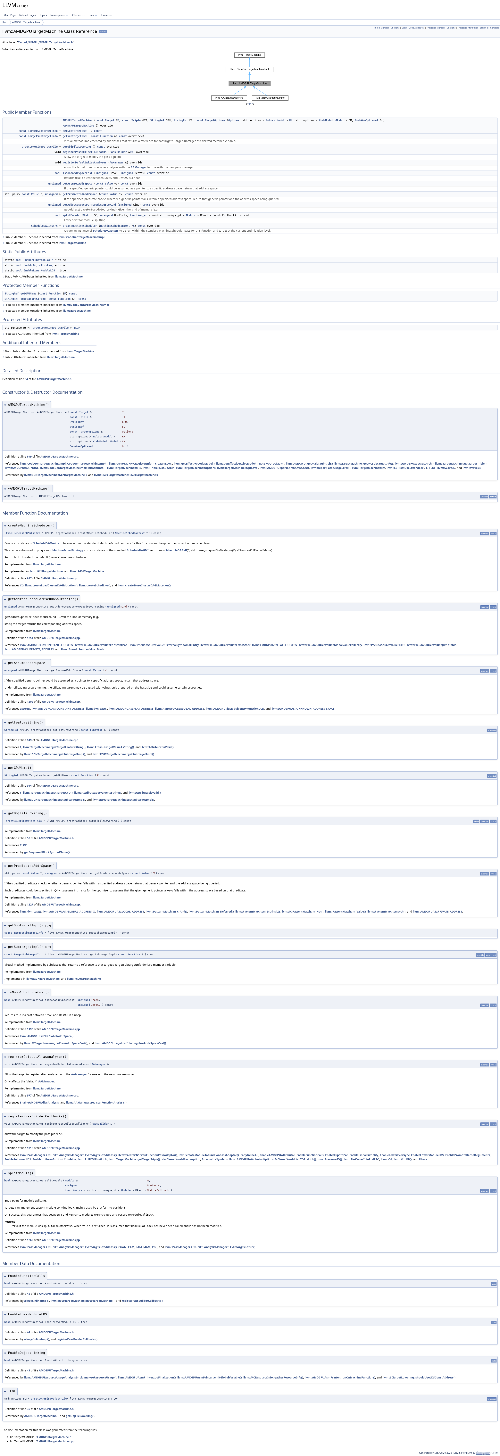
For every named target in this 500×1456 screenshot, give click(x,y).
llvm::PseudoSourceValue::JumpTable (431, 645)
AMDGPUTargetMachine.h (54, 379)
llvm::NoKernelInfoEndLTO (361, 1159)
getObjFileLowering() (80, 1416)
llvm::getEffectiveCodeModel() (194, 463)
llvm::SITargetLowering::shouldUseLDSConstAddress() (419, 1377)
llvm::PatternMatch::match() (386, 911)
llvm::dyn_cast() (96, 708)
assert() (25, 708)
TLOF (77, 327)
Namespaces (57, 15)
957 (29, 578)
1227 (30, 904)
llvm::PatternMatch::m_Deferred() (211, 911)
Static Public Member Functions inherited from (49, 351)
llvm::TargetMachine (72, 243)
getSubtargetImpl (75, 130)
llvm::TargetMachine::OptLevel (237, 468)
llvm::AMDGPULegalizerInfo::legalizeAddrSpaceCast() (130, 1043)
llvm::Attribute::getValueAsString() (110, 747)
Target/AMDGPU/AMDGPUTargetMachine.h (45, 42)
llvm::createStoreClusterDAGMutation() (144, 585)
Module (87, 215)
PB (131, 151)
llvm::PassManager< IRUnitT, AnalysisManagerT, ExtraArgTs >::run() (210, 1247)
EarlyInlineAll (249, 1155)
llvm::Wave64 (472, 468)
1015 (30, 1148)
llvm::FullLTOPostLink (92, 1159)
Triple (136, 120)
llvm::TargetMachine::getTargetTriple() (461, 463)
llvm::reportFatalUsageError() (330, 468)
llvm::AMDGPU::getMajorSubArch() (309, 463)
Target (109, 120)
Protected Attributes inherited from (42, 333)
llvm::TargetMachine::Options (196, 468)
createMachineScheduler (80, 225)
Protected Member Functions (441, 27)
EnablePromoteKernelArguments (467, 1155)
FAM (131, 1247)
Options (233, 120)
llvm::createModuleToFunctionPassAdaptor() (209, 1155)
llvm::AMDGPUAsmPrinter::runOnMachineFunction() (340, 1377)
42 (28, 1293)
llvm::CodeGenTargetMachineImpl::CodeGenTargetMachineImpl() (63, 463)
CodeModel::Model (331, 120)
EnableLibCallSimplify (363, 1155)
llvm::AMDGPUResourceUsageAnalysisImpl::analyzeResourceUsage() (70, 1377)
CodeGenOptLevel (366, 120)
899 (29, 456)
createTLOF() (163, 463)
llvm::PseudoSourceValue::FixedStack (225, 645)
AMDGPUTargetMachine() (41, 1416)
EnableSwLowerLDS (17, 1159)
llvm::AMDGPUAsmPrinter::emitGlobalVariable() (209, 1377)
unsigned (102, 173)
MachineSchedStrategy (67, 550)
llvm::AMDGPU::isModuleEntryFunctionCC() (235, 708)
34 (26, 379)
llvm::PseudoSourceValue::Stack (82, 649)
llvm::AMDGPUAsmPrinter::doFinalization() (147, 1377)
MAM (146, 1247)
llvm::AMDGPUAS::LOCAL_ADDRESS (120, 911)
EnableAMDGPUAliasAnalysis (39, 1102)
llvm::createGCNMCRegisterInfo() (131, 463)
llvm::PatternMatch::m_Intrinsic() (257, 911)
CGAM (122, 1247)
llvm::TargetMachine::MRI (124, 468)
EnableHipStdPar (336, 1155)
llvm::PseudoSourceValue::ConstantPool (101, 645)
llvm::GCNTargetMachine (46, 571)
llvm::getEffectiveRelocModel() (236, 463)
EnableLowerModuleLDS (39, 270)
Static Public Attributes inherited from (44, 276)
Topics (43, 15)
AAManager (117, 162)
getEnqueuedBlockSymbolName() (47, 852)
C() (22, 585)
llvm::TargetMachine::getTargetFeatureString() (54, 747)
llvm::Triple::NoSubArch (158, 468)
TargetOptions (215, 120)
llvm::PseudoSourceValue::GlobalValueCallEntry (330, 645)
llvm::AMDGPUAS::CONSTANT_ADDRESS (46, 645)
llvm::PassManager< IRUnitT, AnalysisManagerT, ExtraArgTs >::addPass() (68, 1155)
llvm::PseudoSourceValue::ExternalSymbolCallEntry (164, 645)
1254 (30, 638)
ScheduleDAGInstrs (44, 225)
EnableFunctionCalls (38, 259)
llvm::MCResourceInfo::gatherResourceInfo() (273, 1377)
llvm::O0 (386, 1159)
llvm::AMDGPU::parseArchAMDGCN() (284, 468)
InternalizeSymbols (215, 1159)
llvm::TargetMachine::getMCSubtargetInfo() (363, 463)
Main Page (10, 15)
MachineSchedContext (115, 225)
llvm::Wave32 (446, 468)
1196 (30, 1029)
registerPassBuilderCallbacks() (142, 1301)
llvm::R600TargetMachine (87, 571)
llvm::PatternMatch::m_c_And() (166, 911)
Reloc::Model (275, 120)
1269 (30, 1240)
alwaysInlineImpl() (36, 1301)
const (99, 120)
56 (28, 838)
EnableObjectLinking (38, 265)
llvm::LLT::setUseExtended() (405, 468)
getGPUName (28, 293)
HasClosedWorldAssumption (181, 1159)
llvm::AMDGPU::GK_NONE (21, 468)
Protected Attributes (468, 27)
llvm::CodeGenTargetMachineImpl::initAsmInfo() (72, 468)
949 (29, 740)
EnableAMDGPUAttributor (277, 1155)
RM (290, 120)
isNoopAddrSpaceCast (77, 173)
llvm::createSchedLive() (94, 585)
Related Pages (27, 15)
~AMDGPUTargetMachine (78, 125)
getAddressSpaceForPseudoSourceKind (89, 204)
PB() (409, 1159)
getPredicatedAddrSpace (80, 194)
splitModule (71, 215)
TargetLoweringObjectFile (39, 146)
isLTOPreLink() (306, 1159)
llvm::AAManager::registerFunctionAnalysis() (96, 1102)
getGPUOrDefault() (271, 463)
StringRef (157, 120)
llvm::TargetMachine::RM (368, 468)
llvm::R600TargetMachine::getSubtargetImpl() (123, 754)
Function (106, 136)
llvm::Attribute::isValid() (157, 747)
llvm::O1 (399, 1159)
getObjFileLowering (77, 146)
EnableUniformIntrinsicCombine (54, 1159)
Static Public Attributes (413, 27)
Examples (106, 15)
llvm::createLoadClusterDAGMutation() (51, 585)
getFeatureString (33, 298)
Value (109, 183)
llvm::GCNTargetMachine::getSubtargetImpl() (54, 754)
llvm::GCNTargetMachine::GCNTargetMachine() (55, 475)
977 (29, 1095)
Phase (423, 1159)
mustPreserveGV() (330, 1159)
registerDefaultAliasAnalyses (84, 162)
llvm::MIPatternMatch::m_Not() (302, 911)
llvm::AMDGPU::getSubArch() (414, 463)
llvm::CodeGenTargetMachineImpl (81, 237)
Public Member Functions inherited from (54, 237)
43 (28, 1370)
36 (28, 1409)
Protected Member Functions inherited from (57, 305)
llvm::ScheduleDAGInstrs (22, 533)
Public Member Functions (386, 27)
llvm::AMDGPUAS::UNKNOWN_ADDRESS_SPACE (303, 708)
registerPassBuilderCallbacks (84, 151)
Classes (76, 15)
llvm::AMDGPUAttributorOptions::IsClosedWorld (262, 1159)
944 (29, 785)
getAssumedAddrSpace (77, 183)
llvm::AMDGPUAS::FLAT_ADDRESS (274, 645)
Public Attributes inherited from (40, 357)
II (94, 911)
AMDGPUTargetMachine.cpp (59, 456)
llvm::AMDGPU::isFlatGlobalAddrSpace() (46, 1036)
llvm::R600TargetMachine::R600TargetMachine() (126, 475)
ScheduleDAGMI (137, 550)
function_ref (139, 215)
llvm (5, 22)
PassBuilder (118, 151)
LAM (139, 1247)
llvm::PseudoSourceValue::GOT (384, 645)
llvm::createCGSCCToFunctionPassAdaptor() (147, 1155)
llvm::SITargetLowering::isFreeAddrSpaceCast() (55, 1043)
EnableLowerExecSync (395, 1155)
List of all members (489, 27)
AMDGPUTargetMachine (26, 22)
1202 (30, 701)
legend (250, 103)
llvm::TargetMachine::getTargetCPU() (48, 792)
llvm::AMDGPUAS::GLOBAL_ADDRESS (179, 708)
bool (57, 173)
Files (91, 15)
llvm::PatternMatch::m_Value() (345, 911)
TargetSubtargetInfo (43, 130)
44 (28, 1332)
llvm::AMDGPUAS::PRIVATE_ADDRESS (29, 649)
